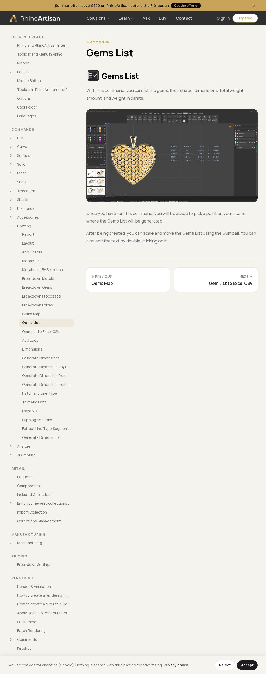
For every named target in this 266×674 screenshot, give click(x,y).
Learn (124, 18)
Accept (247, 665)
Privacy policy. (176, 665)
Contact (184, 18)
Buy (163, 18)
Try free (245, 18)
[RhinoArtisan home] (35, 18)
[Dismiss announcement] (254, 5)
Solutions (96, 18)
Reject (225, 665)
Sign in (223, 18)
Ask (146, 18)
